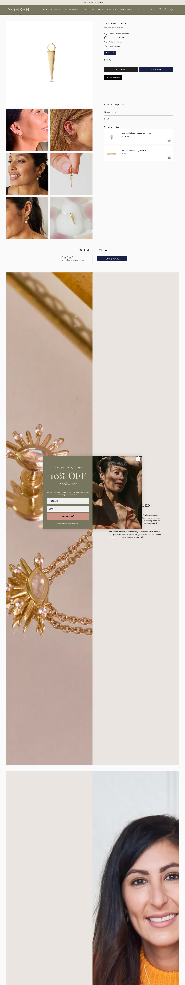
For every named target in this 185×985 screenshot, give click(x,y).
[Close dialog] (138, 459)
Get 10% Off (68, 516)
